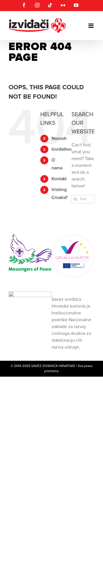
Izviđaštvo (62, 149)
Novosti (59, 138)
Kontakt (59, 179)
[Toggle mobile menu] (91, 26)
